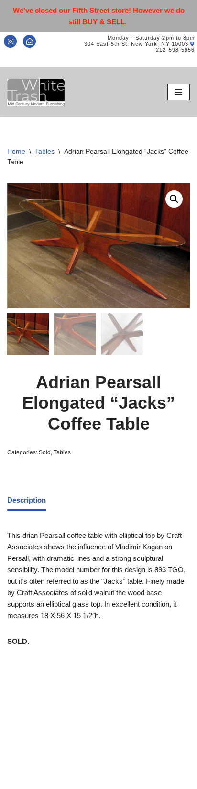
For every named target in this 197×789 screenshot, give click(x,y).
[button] (174, 199)
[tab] (26, 501)
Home (16, 151)
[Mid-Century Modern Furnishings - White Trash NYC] (36, 92)
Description (26, 500)
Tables (45, 151)
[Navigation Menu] (178, 92)
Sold (45, 452)
